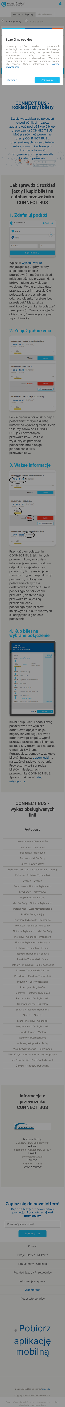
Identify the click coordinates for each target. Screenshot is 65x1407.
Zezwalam (47, 80)
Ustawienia (11, 80)
